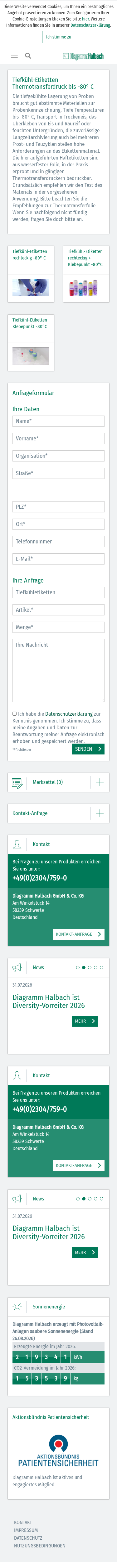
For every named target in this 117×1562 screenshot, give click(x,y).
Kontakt (23, 1522)
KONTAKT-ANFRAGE (74, 934)
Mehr (80, 1021)
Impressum (26, 1530)
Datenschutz (28, 1538)
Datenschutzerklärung (90, 25)
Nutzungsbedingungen (40, 1546)
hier (85, 19)
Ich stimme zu (58, 37)
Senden (83, 749)
